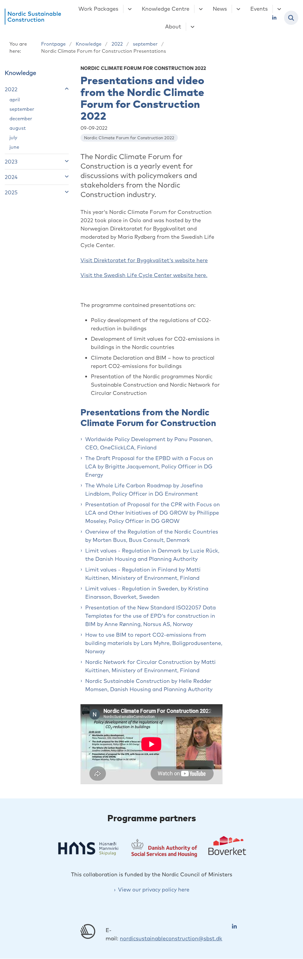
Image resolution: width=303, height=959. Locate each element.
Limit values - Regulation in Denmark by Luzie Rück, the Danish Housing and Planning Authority (152, 554)
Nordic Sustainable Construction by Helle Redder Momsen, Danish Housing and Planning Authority (148, 685)
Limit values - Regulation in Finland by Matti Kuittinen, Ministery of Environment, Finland (143, 573)
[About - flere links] (191, 27)
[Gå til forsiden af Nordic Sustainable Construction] (30, 18)
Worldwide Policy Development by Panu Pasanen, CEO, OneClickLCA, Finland (148, 443)
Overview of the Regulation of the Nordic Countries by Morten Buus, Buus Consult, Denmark (151, 535)
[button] (65, 88)
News (220, 8)
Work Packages (98, 8)
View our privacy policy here (153, 889)
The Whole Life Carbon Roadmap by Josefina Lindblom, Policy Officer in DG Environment (144, 489)
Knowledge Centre (165, 8)
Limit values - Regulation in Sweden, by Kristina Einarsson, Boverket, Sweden (146, 592)
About (173, 26)
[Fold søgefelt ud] (291, 18)
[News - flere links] (237, 9)
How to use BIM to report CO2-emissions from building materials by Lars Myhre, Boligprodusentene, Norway (153, 643)
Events (259, 8)
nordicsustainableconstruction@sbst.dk (171, 938)
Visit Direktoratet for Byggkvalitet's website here (144, 260)
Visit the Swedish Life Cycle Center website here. (143, 275)
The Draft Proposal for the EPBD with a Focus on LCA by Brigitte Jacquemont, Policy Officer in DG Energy (149, 466)
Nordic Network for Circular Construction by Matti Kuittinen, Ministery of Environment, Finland (150, 666)
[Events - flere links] (278, 9)
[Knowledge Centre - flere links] (200, 9)
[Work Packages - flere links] (129, 9)
